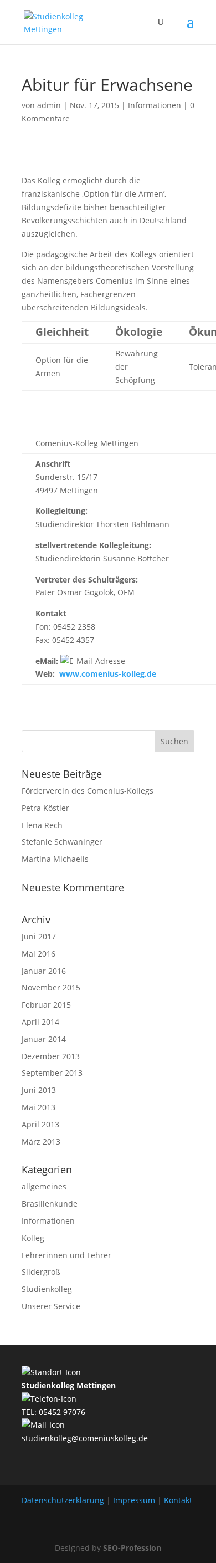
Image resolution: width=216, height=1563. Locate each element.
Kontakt (178, 1500)
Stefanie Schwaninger (62, 841)
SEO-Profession (132, 1547)
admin (49, 105)
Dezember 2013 (51, 1056)
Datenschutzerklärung (63, 1500)
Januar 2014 (44, 1039)
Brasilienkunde (50, 1203)
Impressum (134, 1500)
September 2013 (52, 1072)
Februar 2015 (46, 1004)
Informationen (154, 105)
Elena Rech (42, 825)
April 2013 (40, 1124)
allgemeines (44, 1186)
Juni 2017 (39, 936)
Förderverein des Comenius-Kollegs (87, 790)
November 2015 (51, 987)
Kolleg (33, 1238)
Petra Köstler (45, 808)
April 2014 (40, 1022)
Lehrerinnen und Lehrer (66, 1255)
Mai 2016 (38, 953)
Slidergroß (41, 1271)
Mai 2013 (38, 1107)
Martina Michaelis (55, 859)
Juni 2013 (39, 1090)
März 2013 (41, 1141)
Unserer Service (51, 1306)
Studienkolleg (47, 1289)
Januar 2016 (44, 971)
